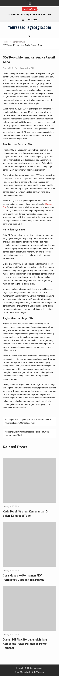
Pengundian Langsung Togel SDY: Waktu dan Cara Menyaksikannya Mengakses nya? (29, 421)
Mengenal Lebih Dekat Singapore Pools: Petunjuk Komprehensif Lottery (27, 433)
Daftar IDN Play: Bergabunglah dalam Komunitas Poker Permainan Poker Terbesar (26, 644)
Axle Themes (38, 672)
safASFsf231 (28, 68)
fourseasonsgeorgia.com (29, 27)
